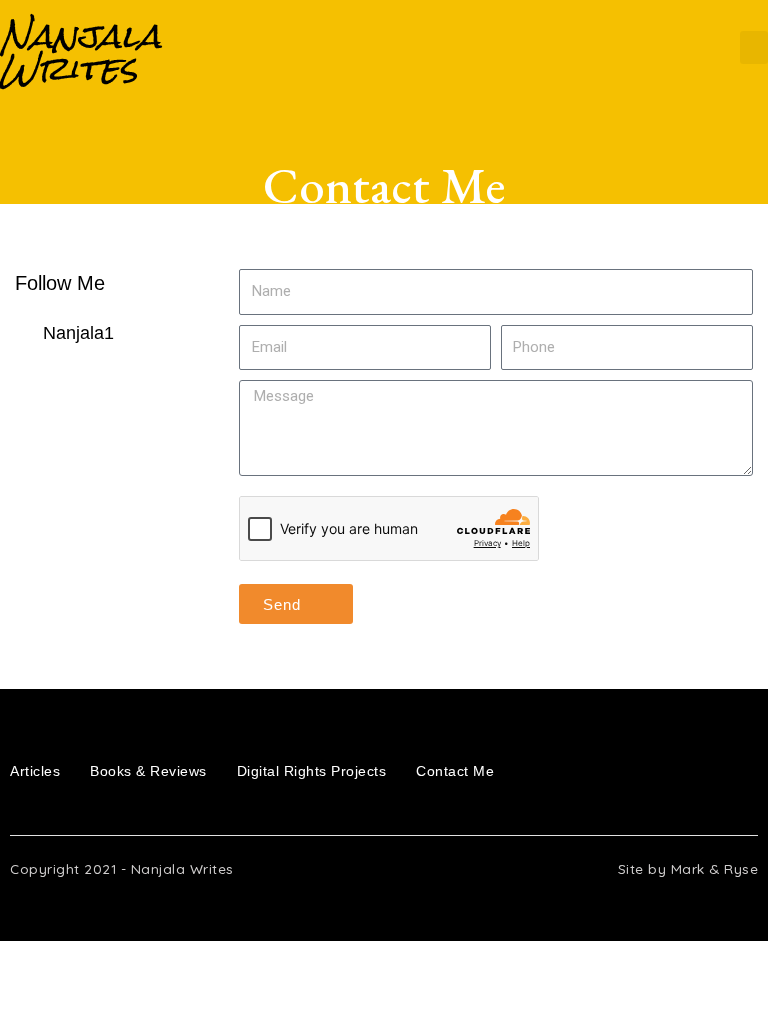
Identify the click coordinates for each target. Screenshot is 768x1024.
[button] (754, 47)
